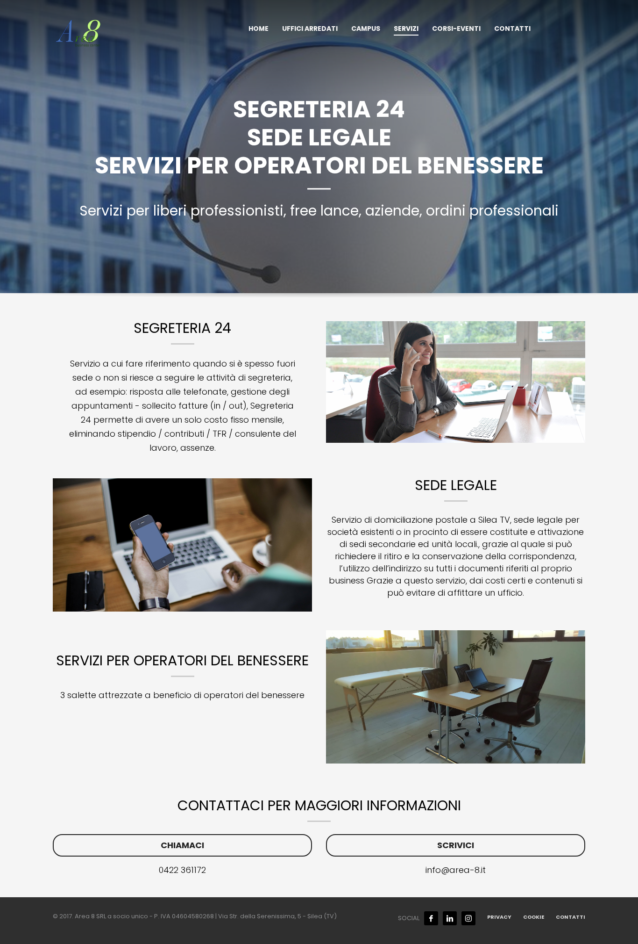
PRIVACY (499, 917)
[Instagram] (468, 918)
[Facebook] (431, 918)
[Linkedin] (450, 918)
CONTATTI (570, 917)
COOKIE (533, 917)
